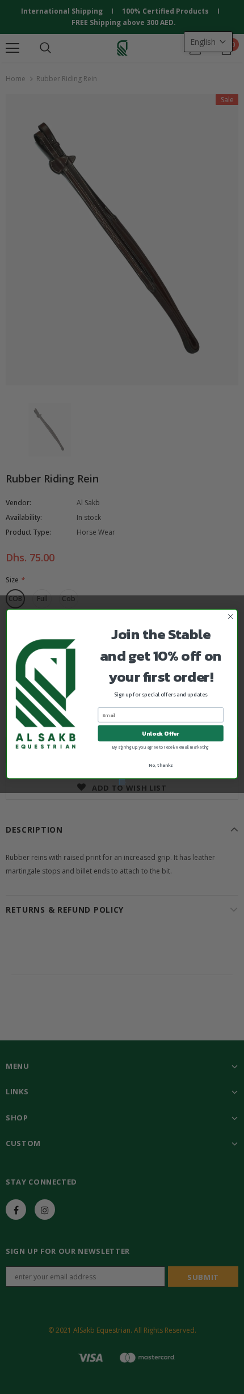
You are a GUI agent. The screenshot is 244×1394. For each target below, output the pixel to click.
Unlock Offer (160, 733)
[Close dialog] (230, 616)
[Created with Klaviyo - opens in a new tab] (122, 782)
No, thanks (161, 765)
